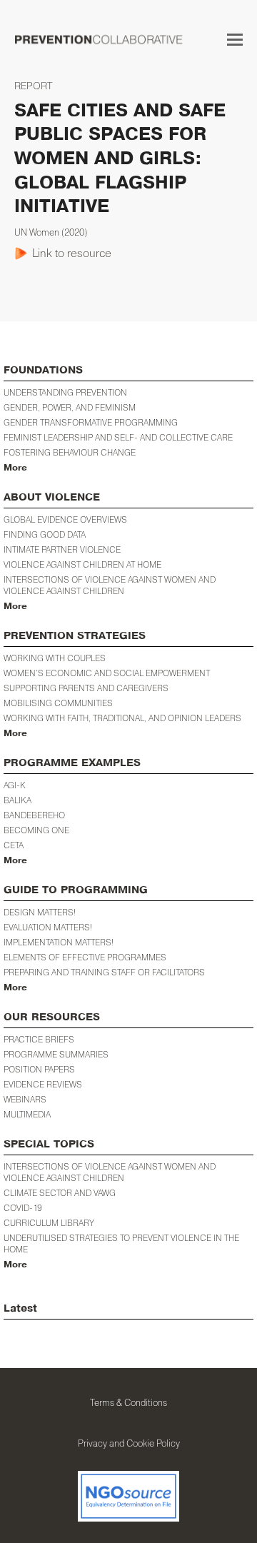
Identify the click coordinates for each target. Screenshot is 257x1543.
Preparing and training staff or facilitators (104, 972)
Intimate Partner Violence (62, 549)
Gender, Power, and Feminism (70, 407)
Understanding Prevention (65, 392)
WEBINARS (25, 1099)
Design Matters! (40, 912)
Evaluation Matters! (48, 927)
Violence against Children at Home (82, 564)
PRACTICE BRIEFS (39, 1039)
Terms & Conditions (128, 1402)
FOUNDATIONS (43, 370)
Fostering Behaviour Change (70, 452)
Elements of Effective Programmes (85, 957)
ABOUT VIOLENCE (52, 497)
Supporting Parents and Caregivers (86, 688)
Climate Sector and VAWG (60, 1192)
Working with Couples (55, 658)
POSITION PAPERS (39, 1069)
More (15, 467)
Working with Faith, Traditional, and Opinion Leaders (122, 718)
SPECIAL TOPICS (49, 1144)
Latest (20, 1308)
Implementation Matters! (59, 942)
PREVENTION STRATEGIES (75, 635)
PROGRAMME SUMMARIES (56, 1054)
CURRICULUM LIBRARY (49, 1222)
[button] (235, 39)
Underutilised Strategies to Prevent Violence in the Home (121, 1243)
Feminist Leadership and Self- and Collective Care (118, 437)
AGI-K (15, 785)
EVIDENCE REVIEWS (43, 1084)
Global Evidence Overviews (65, 519)
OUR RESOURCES (52, 1017)
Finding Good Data (45, 534)
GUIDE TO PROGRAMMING (76, 890)
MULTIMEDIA (27, 1114)
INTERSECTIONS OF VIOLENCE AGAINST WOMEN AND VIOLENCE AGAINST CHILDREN (110, 1172)
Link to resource (71, 253)
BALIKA (17, 800)
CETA (14, 845)
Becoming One (36, 830)
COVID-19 (23, 1207)
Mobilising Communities (58, 703)
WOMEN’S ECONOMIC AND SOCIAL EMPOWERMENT (107, 673)
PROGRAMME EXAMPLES (72, 763)
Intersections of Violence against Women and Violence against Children (110, 585)
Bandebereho (34, 815)
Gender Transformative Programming (91, 422)
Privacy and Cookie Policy (129, 1443)
